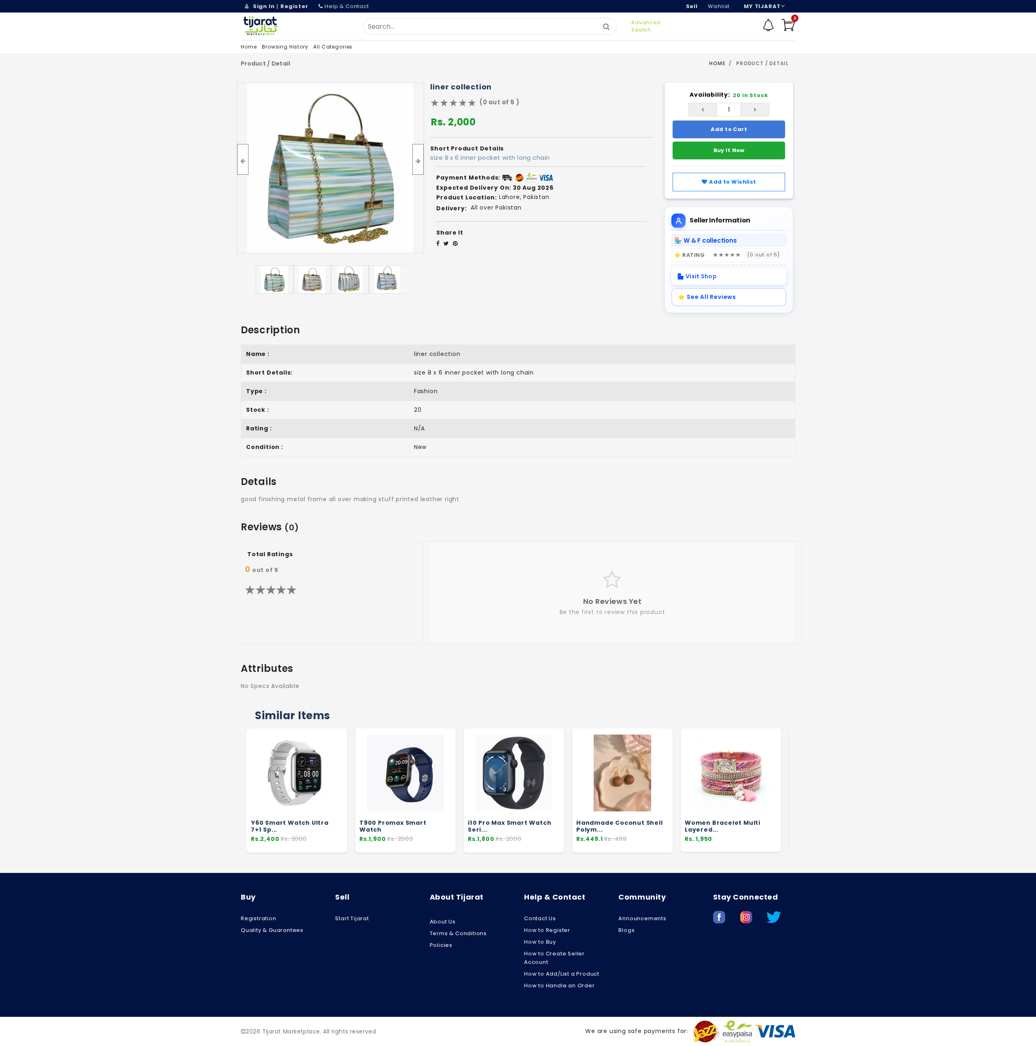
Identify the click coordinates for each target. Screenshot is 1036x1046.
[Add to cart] (337, 776)
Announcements (642, 918)
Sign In (264, 6)
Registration (258, 918)
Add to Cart (729, 129)
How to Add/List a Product (561, 974)
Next (834, 794)
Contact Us (540, 918)
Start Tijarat (352, 918)
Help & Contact (347, 6)
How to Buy (540, 942)
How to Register (547, 930)
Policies (441, 945)
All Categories (332, 47)
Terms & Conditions (458, 933)
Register (294, 6)
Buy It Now (729, 150)
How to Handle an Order (559, 985)
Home (249, 46)
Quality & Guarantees (272, 930)
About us (443, 921)
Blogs (626, 930)
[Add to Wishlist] (337, 791)
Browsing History (285, 46)
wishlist (719, 6)
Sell (692, 6)
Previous (202, 794)
